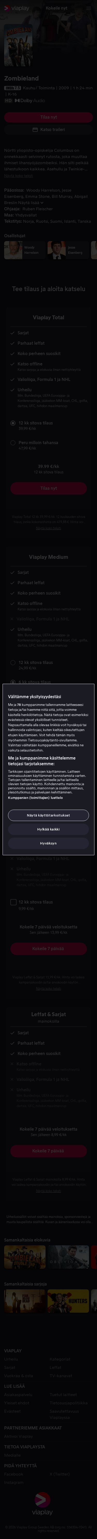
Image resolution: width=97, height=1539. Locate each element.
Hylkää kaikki (48, 829)
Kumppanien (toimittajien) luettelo (35, 797)
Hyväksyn (48, 843)
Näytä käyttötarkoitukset (48, 815)
